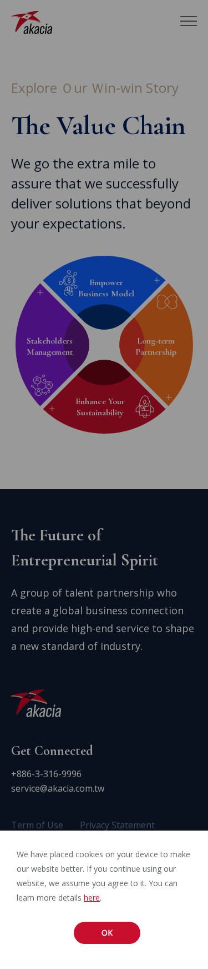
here (92, 897)
